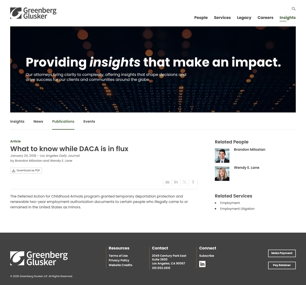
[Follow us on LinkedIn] (202, 264)
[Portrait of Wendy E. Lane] (222, 173)
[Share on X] (184, 182)
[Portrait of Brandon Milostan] (222, 155)
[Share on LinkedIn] (176, 182)
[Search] (294, 9)
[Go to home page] (33, 13)
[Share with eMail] (167, 182)
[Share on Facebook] (193, 182)
